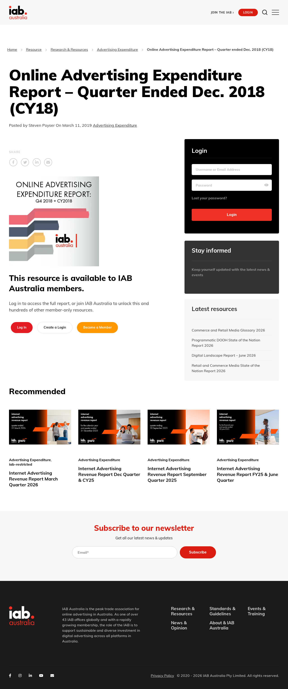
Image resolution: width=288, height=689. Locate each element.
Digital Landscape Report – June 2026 (224, 355)
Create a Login (55, 327)
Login (248, 12)
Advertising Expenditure (117, 49)
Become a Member (97, 327)
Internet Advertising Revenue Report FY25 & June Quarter (247, 474)
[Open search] (265, 12)
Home (12, 49)
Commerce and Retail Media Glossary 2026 (228, 330)
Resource (34, 49)
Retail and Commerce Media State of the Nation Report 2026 (226, 368)
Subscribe (198, 552)
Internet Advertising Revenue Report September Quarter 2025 (177, 474)
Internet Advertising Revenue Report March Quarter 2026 (33, 478)
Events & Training (257, 611)
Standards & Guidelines (222, 611)
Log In (21, 327)
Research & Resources (69, 49)
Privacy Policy (162, 675)
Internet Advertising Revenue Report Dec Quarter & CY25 (109, 474)
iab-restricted (20, 464)
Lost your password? (209, 198)
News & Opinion (179, 625)
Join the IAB (222, 12)
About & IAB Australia (221, 625)
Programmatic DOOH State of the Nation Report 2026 (226, 343)
